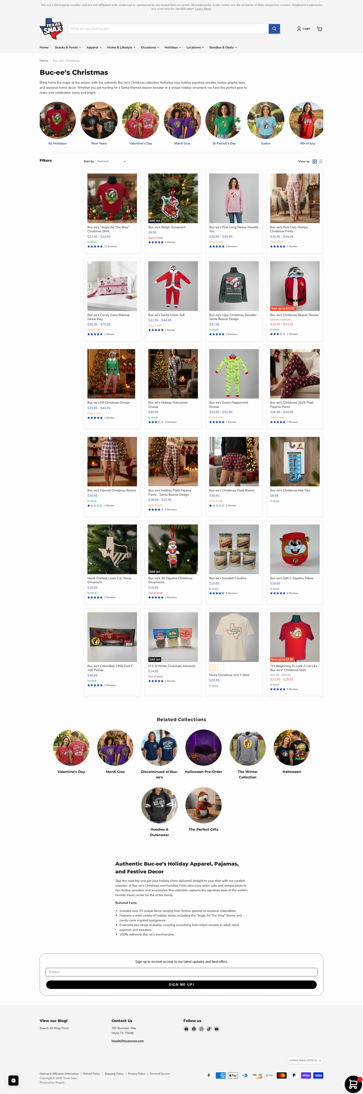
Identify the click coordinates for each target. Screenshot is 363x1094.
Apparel (93, 47)
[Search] (274, 29)
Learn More (203, 9)
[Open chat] (13, 1080)
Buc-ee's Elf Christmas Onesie (108, 402)
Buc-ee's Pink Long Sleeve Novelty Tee (233, 229)
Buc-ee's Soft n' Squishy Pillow (292, 578)
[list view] (321, 161)
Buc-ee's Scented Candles (227, 578)
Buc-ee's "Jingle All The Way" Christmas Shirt (108, 229)
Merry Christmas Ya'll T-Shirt (229, 675)
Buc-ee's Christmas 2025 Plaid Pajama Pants (291, 404)
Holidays (172, 47)
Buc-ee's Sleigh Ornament (166, 227)
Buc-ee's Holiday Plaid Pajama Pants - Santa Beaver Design (169, 492)
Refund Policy (91, 1074)
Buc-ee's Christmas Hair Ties (290, 490)
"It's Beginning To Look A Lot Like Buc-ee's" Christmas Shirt (293, 668)
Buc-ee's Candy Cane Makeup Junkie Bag (108, 317)
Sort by (89, 161)
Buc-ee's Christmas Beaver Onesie (294, 315)
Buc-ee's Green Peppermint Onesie (228, 404)
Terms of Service (160, 1074)
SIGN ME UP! (181, 984)
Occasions (149, 47)
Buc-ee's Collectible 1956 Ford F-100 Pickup (110, 668)
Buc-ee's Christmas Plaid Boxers (232, 490)
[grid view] (315, 161)
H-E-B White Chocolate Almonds (171, 666)
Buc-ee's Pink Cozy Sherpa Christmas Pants (289, 229)
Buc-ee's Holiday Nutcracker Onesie (168, 404)
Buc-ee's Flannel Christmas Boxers (111, 490)
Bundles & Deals (221, 47)
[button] (304, 28)
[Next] (319, 124)
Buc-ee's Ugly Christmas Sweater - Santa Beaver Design (233, 317)
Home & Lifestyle (120, 47)
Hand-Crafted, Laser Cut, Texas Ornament (109, 580)
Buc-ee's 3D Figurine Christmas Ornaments (170, 580)
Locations (194, 47)
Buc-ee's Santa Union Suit (166, 315)
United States (303, 1060)
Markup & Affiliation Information (59, 1074)
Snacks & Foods (67, 47)
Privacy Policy (136, 1074)
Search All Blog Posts (54, 1028)
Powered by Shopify (52, 1083)
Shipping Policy (114, 1074)
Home (44, 47)
